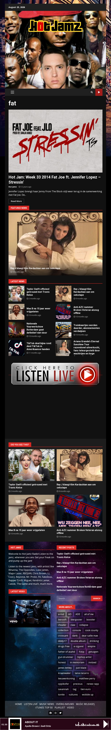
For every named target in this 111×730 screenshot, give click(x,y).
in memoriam (77, 662)
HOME (18, 704)
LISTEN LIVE (30, 704)
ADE (78, 614)
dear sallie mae (90, 635)
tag (74, 689)
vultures (73, 694)
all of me (89, 614)
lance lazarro (82, 673)
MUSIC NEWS (46, 704)
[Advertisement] (60, 57)
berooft (62, 619)
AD (69, 614)
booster (90, 619)
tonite (61, 694)
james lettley (65, 667)
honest (62, 662)
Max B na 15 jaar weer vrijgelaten (16, 312)
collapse (83, 625)
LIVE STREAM (98, 92)
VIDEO (70, 707)
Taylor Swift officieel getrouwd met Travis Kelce (16, 294)
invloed (92, 662)
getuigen (93, 651)
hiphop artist (84, 657)
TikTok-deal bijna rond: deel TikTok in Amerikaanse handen (16, 348)
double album (78, 641)
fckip (81, 651)
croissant (63, 635)
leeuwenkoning (66, 678)
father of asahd (66, 651)
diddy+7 (62, 641)
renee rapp (93, 683)
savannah (63, 689)
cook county (91, 630)
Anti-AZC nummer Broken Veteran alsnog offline (55, 244)
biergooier (76, 619)
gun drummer (65, 657)
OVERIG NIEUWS (65, 704)
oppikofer (63, 683)
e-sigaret (79, 646)
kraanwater (64, 673)
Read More (16, 201)
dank (75, 635)
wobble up (87, 694)
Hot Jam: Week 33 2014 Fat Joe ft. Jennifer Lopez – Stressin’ (55, 141)
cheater (62, 625)
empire (91, 646)
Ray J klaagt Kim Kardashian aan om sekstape (63, 294)
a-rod (61, 614)
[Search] (92, 92)
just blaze (81, 667)
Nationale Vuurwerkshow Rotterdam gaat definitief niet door (16, 330)
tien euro (86, 689)
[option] (55, 244)
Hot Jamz (13, 187)
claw (73, 625)
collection (63, 630)
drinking (94, 641)
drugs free (64, 646)
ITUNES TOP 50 (44, 707)
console (77, 630)
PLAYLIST (60, 707)
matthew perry (87, 678)
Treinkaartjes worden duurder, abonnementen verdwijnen (63, 330)
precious (78, 683)
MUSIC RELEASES (85, 704)
